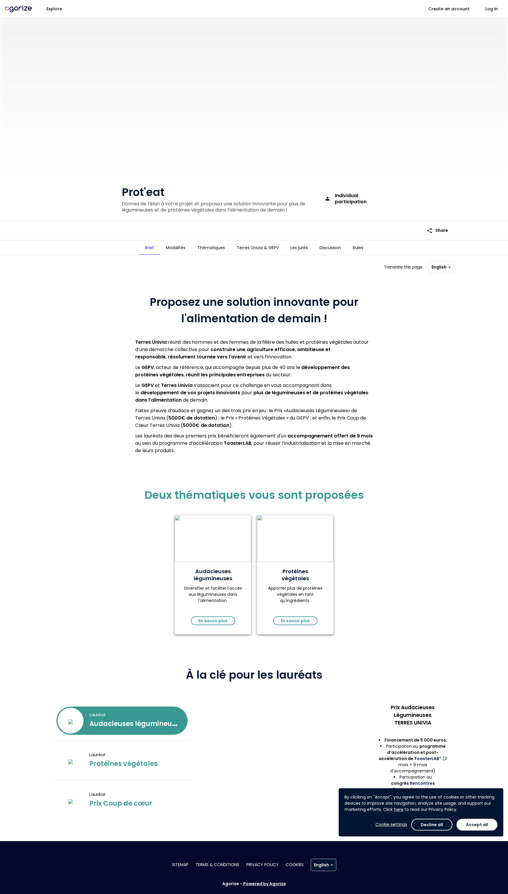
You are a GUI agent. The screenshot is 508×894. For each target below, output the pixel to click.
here (398, 809)
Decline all (432, 825)
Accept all (477, 825)
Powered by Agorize (264, 884)
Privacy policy (262, 865)
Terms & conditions (217, 865)
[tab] (149, 247)
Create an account (448, 9)
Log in (491, 9)
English (439, 267)
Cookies (295, 865)
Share (437, 230)
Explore (54, 9)
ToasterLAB (426, 759)
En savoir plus (213, 621)
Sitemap (180, 865)
